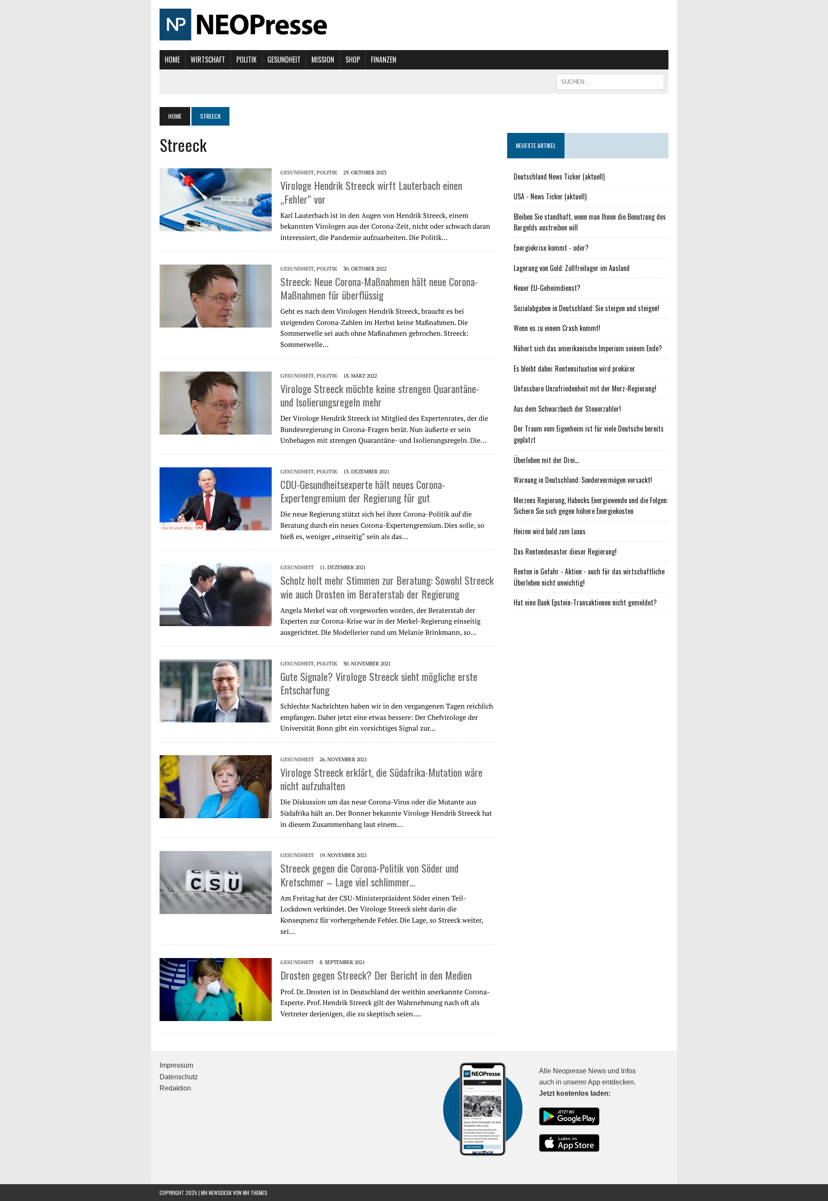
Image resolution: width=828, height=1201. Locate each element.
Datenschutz (179, 1077)
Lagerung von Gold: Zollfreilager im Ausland (572, 268)
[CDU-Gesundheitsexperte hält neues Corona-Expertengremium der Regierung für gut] (216, 498)
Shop (352, 59)
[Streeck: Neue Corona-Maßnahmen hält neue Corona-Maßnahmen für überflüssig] (216, 295)
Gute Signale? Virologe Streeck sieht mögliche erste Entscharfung (378, 682)
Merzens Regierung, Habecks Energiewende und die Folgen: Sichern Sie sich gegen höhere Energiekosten (591, 506)
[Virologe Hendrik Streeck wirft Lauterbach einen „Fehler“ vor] (216, 199)
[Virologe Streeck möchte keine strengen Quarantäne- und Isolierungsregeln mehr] (216, 402)
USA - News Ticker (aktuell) (550, 196)
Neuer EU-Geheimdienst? (547, 288)
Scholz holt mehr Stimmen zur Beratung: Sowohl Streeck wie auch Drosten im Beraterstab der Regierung (387, 586)
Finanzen (383, 59)
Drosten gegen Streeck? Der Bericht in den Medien (376, 975)
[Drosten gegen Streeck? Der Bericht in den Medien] (216, 988)
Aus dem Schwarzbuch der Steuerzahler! (567, 408)
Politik (246, 59)
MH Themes (255, 1192)
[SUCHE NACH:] (610, 81)
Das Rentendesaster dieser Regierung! (565, 551)
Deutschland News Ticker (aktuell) (559, 176)
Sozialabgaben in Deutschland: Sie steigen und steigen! (586, 308)
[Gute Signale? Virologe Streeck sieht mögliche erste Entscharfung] (216, 690)
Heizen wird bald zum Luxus (550, 531)
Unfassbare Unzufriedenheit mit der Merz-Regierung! (585, 388)
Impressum (176, 1065)
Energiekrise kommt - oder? (551, 248)
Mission (322, 59)
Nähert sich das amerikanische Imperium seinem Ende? (588, 348)
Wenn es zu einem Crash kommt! (557, 328)
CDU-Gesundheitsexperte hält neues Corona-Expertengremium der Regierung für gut (362, 490)
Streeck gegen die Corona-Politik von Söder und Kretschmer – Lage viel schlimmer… (369, 874)
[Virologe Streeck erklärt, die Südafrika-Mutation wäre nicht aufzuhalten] (216, 786)
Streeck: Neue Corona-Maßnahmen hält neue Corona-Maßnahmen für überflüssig (379, 288)
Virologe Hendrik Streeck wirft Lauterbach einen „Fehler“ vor (371, 191)
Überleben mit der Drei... (546, 460)
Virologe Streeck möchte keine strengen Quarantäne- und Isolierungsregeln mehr (379, 395)
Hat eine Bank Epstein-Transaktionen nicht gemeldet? (585, 602)
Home (172, 59)
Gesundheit (284, 59)
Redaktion (175, 1088)
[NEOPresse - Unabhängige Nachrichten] (414, 25)
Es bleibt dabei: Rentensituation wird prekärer (574, 368)
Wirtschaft (208, 59)
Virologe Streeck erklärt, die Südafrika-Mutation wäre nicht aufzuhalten (381, 778)
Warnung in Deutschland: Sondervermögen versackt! (583, 480)
